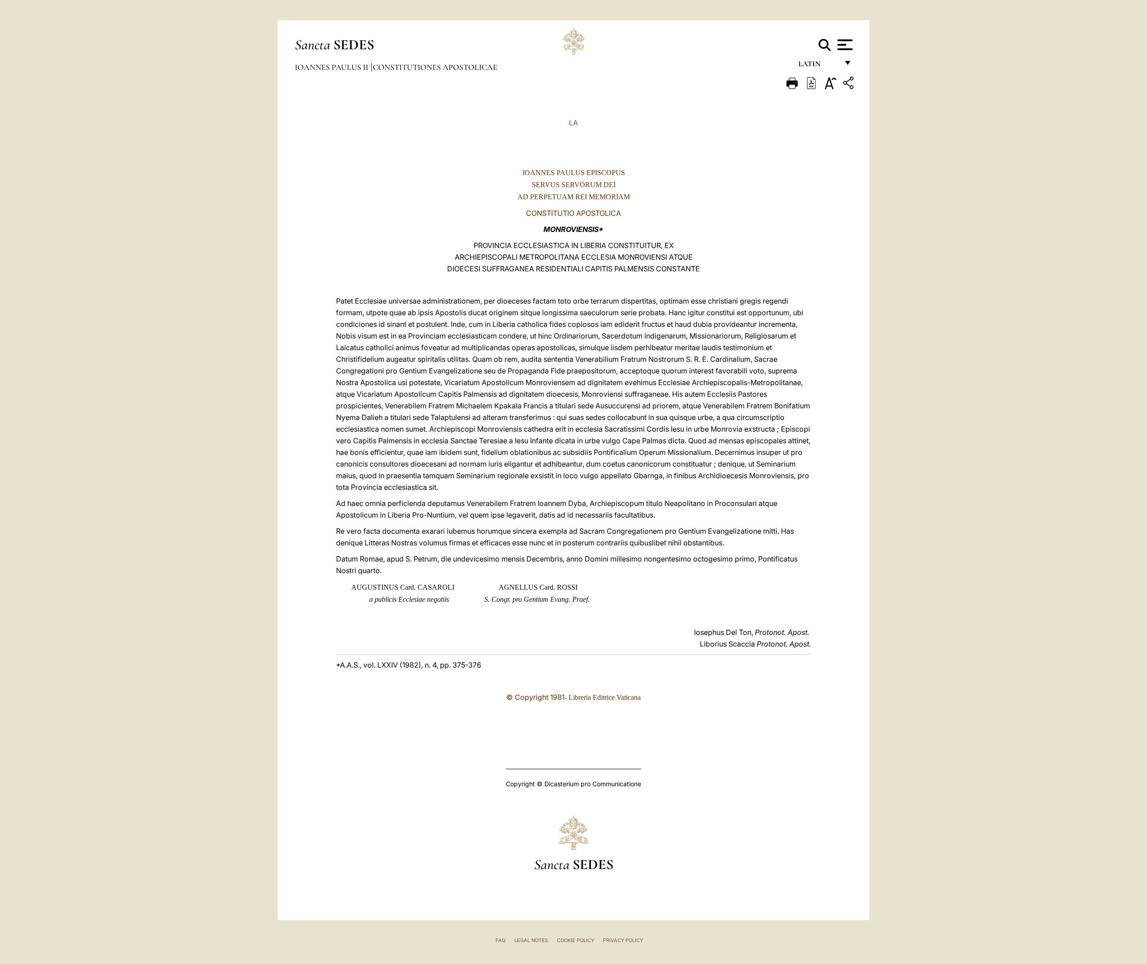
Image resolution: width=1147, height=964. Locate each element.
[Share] (849, 84)
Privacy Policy (623, 940)
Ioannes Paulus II (332, 67)
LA (573, 122)
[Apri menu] (844, 44)
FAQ (500, 940)
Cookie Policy (575, 940)
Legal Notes (531, 940)
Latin (818, 66)
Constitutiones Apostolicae (435, 67)
